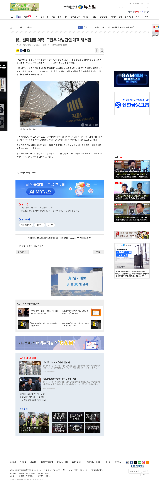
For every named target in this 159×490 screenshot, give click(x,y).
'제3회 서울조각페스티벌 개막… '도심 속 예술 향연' (33, 429)
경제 (59, 16)
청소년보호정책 (62, 462)
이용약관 (108, 462)
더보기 (146, 27)
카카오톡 (17, 50)
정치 (42, 16)
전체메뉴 (12, 16)
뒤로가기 (23, 252)
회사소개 (13, 462)
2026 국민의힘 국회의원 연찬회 (92, 428)
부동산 (113, 16)
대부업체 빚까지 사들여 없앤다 (32, 397)
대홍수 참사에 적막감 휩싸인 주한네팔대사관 (92, 417)
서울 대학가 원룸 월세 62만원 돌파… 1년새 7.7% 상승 (59, 417)
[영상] (132, 169)
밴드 (28, 50)
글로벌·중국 (75, 16)
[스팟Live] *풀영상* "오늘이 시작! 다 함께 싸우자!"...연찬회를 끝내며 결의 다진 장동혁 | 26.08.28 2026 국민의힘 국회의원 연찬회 (132, 197)
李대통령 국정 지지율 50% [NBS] (33, 400)
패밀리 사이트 (135, 471)
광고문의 (118, 462)
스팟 (118, 156)
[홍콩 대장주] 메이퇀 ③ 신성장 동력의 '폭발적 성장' (43, 324)
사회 (66, 16)
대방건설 (39, 224)
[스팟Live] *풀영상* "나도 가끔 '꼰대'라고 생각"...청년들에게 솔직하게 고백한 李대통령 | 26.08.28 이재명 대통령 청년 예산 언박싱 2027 (131, 175)
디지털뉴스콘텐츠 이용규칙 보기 (30, 245)
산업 (95, 16)
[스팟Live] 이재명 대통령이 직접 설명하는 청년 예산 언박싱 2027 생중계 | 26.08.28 (131, 218)
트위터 (24, 50)
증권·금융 (103, 16)
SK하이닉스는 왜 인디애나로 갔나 (33, 394)
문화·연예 (129, 16)
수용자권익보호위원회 (92, 462)
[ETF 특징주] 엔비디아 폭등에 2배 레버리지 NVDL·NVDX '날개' (44, 312)
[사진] (30, 367)
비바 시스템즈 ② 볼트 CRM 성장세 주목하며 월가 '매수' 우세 (74, 312)
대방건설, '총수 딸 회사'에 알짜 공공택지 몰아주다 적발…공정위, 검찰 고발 (50, 210)
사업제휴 (33, 462)
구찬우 (50, 224)
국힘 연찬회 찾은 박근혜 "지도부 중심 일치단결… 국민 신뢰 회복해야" (59, 428)
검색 (147, 7)
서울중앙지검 (26, 224)
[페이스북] (131, 462)
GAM (146, 16)
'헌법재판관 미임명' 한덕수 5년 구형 (59, 378)
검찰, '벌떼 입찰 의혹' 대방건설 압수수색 (36, 207)
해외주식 (133, 12)
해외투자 (86, 16)
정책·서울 (51, 16)
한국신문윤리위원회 (137, 466)
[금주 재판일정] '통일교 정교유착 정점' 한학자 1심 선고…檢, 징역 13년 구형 (112, 27)
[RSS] (147, 462)
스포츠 (138, 16)
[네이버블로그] (139, 462)
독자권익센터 (76, 462)
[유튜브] (127, 462)
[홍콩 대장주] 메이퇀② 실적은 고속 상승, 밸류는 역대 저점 (75, 324)
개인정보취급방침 (47, 462)
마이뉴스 (145, 12)
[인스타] (143, 462)
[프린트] (102, 50)
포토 (36, 16)
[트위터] (135, 462)
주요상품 (23, 462)
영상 (26, 16)
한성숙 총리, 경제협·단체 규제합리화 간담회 (76, 417)
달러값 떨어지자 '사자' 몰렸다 (56, 362)
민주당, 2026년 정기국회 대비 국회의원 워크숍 (76, 428)
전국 (120, 16)
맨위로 (97, 252)
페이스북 (21, 50)
